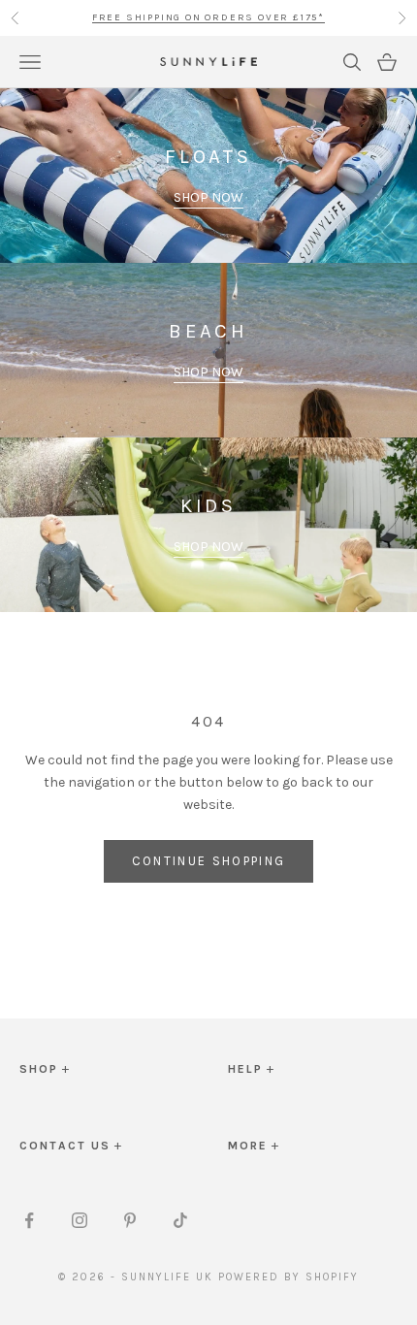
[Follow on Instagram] (79, 1220)
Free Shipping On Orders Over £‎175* (208, 17)
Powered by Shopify (288, 1277)
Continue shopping (209, 861)
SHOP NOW (208, 197)
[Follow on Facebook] (29, 1220)
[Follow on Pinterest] (130, 1220)
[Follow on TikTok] (180, 1220)
